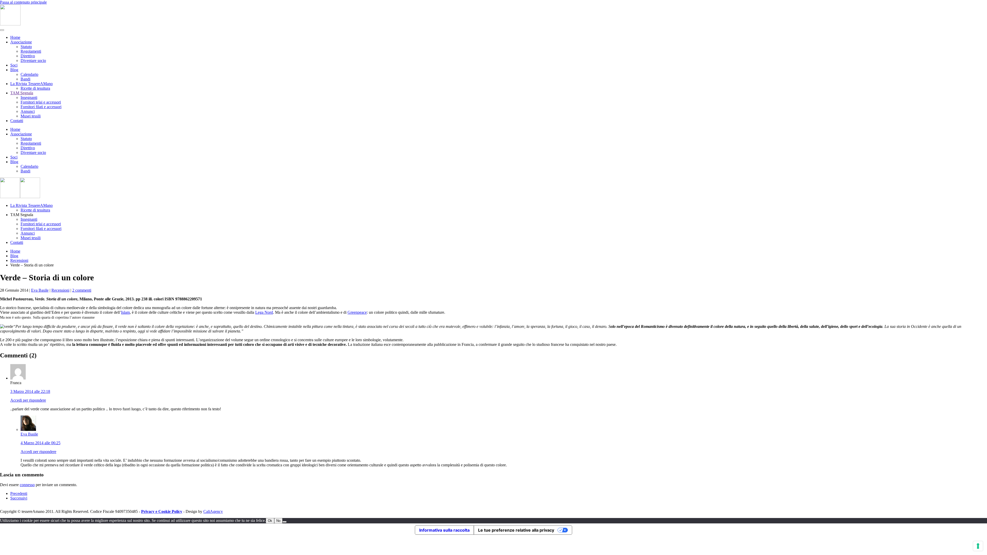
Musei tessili (31, 116)
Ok (270, 521)
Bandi (25, 79)
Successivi (18, 498)
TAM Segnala (21, 93)
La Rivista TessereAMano (31, 83)
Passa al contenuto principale (23, 2)
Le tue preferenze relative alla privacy (516, 530)
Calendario (29, 74)
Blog (14, 70)
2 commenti (81, 290)
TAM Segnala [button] (21, 214)
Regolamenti (31, 51)
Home (15, 37)
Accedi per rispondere (28, 400)
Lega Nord (264, 312)
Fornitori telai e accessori (41, 102)
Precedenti (18, 493)
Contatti (16, 120)
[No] (284, 522)
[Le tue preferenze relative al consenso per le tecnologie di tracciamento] (978, 546)
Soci (13, 65)
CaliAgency (213, 511)
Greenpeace (357, 312)
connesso (27, 485)
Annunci (28, 111)
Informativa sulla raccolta (444, 530)
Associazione (21, 42)
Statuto (26, 46)
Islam (125, 312)
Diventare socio (33, 60)
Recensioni (60, 290)
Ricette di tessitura (35, 88)
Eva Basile (40, 290)
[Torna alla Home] (10, 24)
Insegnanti (29, 97)
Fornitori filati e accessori (41, 107)
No (278, 521)
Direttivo (28, 56)
